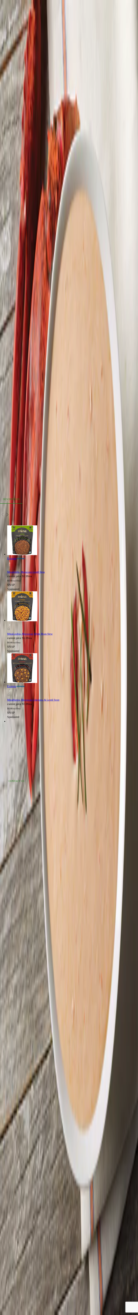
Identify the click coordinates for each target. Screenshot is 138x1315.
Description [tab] (11, 499)
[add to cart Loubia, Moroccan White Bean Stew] (9, 625)
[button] (40, 568)
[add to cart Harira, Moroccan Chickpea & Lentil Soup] (9, 691)
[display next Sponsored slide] (7, 514)
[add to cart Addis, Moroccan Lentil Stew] (9, 563)
